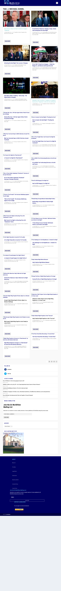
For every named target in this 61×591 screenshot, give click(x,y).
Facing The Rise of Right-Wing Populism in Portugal (44, 279)
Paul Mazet (7, 159)
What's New (21, 100)
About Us (13, 462)
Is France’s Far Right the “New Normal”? (13, 158)
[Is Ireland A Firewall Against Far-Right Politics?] (16, 255)
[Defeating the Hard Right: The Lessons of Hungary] (16, 53)
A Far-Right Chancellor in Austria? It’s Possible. (15, 240)
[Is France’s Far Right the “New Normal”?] (16, 155)
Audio (16, 181)
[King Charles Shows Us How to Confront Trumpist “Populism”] (16, 19)
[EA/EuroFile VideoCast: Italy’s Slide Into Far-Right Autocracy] (16, 274)
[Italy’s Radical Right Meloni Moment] (44, 259)
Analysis (16, 65)
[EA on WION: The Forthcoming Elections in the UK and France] (44, 159)
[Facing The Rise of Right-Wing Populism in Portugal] (44, 276)
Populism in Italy (19, 282)
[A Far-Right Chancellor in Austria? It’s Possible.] (16, 237)
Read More (7, 41)
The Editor (14, 467)
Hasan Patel (7, 32)
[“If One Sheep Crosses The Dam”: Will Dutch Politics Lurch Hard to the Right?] (44, 219)
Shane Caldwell (36, 246)
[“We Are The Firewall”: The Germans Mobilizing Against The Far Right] (16, 195)
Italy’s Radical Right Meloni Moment (40, 262)
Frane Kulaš (7, 241)
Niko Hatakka (35, 338)
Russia (25, 120)
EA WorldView (8, 514)
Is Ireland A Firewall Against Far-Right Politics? (15, 258)
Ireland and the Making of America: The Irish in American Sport (15, 388)
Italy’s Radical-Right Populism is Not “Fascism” (43, 318)
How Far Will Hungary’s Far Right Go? (41, 183)
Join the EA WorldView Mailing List (12, 406)
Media (8, 182)
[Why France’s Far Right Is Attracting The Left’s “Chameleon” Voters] (16, 216)
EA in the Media (25, 181)
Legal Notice (14, 471)
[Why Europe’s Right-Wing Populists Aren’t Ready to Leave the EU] (16, 317)
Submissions (14, 475)
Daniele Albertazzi (8, 303)
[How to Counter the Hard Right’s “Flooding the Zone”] (44, 117)
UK (7, 33)
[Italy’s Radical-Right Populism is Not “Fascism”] (44, 316)
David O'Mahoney (8, 260)
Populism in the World (15, 66)
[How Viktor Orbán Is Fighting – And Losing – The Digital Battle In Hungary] (16, 86)
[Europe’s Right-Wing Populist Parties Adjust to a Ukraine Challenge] (16, 296)
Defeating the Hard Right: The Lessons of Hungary (16, 63)
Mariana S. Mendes (36, 281)
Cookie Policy (14, 488)
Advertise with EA (15, 479)
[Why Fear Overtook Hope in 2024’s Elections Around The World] (16, 134)
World (10, 33)
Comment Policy (15, 484)
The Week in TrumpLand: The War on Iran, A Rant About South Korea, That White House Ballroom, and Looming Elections (26, 391)
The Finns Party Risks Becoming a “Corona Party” (44, 336)
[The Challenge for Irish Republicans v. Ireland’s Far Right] (44, 240)
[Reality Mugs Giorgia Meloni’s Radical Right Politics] (44, 199)
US (8, 33)
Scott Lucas (7, 120)
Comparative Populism (21, 303)
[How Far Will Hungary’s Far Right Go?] (44, 180)
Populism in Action (17, 32)
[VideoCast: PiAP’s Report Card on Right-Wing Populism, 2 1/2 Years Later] (44, 295)
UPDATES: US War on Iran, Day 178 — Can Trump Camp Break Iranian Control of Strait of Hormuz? (21, 384)
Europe (24, 65)
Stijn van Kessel (8, 325)
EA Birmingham (20, 65)
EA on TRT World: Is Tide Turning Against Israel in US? (13, 380)
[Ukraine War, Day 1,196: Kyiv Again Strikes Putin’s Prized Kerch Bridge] (16, 113)
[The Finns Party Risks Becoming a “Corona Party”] (44, 334)
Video (52, 33)
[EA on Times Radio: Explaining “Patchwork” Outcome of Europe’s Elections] (16, 174)
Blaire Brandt (7, 99)
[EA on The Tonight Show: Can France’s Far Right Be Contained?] (44, 137)
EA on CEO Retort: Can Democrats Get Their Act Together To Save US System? (18, 395)
